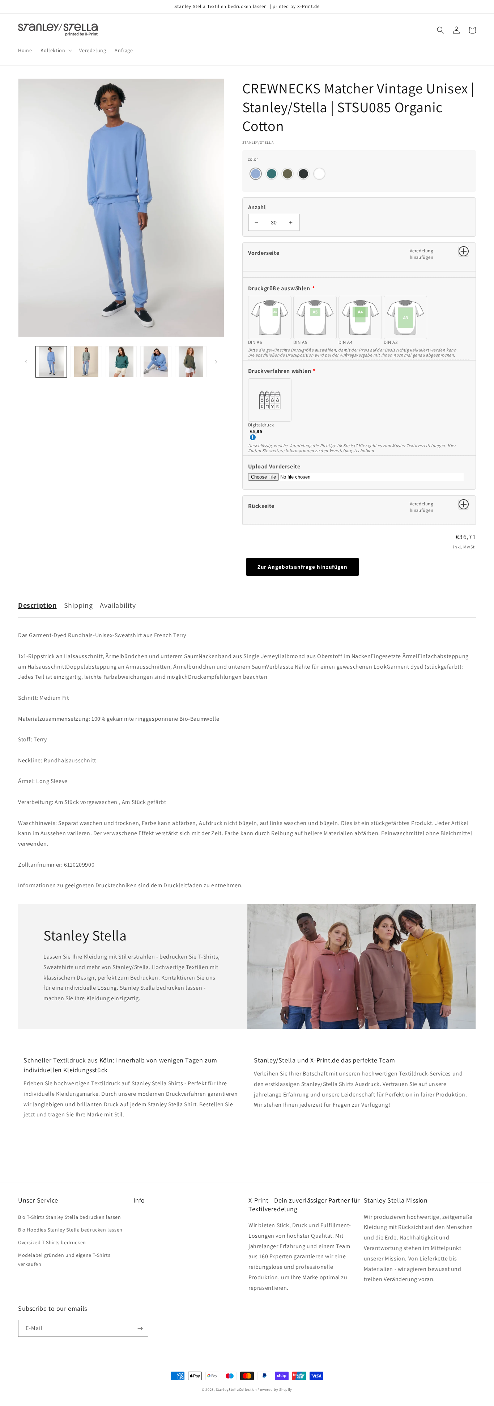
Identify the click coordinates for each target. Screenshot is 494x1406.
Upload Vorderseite (274, 466)
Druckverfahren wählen (279, 371)
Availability (118, 605)
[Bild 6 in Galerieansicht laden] (86, 361)
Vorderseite (264, 253)
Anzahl (257, 207)
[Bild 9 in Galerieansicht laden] (190, 361)
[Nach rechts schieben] (216, 362)
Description (37, 605)
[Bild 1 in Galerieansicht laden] (51, 361)
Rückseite (261, 506)
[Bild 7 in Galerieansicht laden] (121, 361)
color (253, 159)
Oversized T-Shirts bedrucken (52, 1242)
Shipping (78, 605)
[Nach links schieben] (26, 362)
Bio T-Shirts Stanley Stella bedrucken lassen (69, 1217)
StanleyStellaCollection (236, 1389)
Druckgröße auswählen (279, 288)
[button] (55, 50)
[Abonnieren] (140, 1328)
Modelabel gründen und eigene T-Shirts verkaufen (64, 1259)
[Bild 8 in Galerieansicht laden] (155, 361)
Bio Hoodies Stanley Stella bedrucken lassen (70, 1229)
